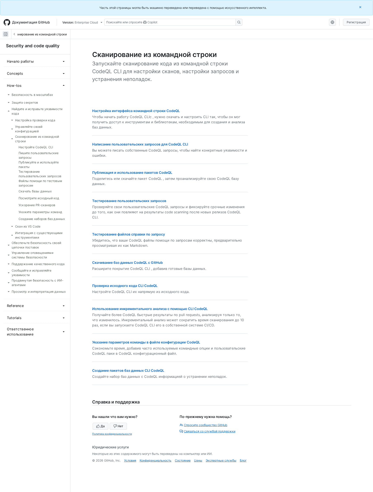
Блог (243, 460)
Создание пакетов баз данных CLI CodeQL (128, 370)
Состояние (183, 460)
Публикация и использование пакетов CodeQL (132, 172)
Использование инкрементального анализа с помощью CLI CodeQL (150, 309)
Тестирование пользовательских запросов (129, 201)
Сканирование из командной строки (40, 34)
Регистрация (356, 22)
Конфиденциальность (155, 460)
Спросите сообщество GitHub (205, 425)
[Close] (360, 7)
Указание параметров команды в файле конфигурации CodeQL (146, 342)
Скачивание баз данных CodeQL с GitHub (127, 262)
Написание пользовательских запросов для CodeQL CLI (140, 144)
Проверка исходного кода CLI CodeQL (125, 285)
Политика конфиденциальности (112, 433)
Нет (120, 426)
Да (103, 426)
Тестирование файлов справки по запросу (128, 234)
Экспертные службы (221, 460)
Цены (198, 460)
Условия (130, 460)
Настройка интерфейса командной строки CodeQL (136, 111)
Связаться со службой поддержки (209, 431)
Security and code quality (33, 45)
